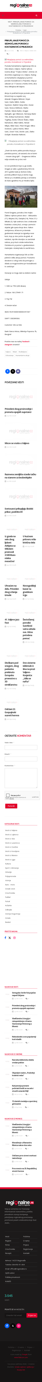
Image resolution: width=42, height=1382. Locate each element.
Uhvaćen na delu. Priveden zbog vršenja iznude (12, 590)
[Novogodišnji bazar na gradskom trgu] (30, 579)
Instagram (8, 344)
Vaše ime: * (9, 742)
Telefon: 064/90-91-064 (15, 1264)
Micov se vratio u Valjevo (17, 443)
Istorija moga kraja (12, 914)
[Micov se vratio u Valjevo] (21, 431)
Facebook (25, 341)
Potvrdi (11, 806)
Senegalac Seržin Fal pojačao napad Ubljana (24, 994)
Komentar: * (10, 766)
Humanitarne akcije (22, 355)
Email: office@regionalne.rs (16, 1269)
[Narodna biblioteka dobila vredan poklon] (7, 1061)
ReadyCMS (21, 1370)
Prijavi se (32, 1315)
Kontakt (26, 1253)
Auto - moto (10, 884)
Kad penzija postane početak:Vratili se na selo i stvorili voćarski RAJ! (22, 1088)
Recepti (8, 1253)
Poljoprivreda (10, 876)
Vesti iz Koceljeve (12, 851)
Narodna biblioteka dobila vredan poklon (23, 1061)
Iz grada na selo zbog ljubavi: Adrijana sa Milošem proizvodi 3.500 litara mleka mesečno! (10, 549)
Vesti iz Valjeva (24, 50)
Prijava (26, 1245)
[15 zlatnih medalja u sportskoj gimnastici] (7, 1103)
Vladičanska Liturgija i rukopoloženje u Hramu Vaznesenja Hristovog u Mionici (22, 1022)
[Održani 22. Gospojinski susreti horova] (12, 702)
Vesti (24, 30)
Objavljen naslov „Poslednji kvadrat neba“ (23, 1074)
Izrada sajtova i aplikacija (24, 1367)
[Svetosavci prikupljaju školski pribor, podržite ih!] (21, 496)
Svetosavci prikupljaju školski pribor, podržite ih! (19, 510)
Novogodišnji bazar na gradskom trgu (29, 590)
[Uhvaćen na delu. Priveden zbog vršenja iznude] (12, 579)
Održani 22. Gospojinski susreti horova (12, 712)
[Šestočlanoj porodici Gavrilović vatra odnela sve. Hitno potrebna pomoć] (30, 613)
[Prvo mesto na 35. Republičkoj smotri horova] (7, 1170)
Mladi (15, 352)
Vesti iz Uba (10, 838)
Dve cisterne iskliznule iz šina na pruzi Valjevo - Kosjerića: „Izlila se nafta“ (29, 672)
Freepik (24, 1354)
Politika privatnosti (12, 1277)
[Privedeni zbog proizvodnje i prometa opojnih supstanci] (21, 397)
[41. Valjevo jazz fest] (12, 613)
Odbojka (8, 909)
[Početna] (21, 5)
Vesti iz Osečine (11, 847)
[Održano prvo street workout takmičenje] (7, 1157)
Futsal (7, 901)
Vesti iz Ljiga (10, 859)
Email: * (8, 754)
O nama (26, 1241)
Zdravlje (8, 872)
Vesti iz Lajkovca (11, 834)
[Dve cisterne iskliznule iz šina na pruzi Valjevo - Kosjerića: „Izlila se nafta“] (30, 656)
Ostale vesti (32, 50)
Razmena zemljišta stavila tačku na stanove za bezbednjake (20, 476)
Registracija (28, 1249)
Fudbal (7, 897)
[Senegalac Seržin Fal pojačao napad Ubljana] (7, 994)
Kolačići (8, 1281)
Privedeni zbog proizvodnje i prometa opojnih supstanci (18, 410)
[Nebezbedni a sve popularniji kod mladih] (7, 1038)
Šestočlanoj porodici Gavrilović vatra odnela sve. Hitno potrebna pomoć (29, 629)
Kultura (8, 863)
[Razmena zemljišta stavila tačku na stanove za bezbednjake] (21, 462)
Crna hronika (10, 893)
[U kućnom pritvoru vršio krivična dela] (30, 529)
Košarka (8, 905)
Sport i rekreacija (12, 868)
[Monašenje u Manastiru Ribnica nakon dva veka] (7, 1144)
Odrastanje (9, 355)
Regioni (8, 1241)
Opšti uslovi (9, 1273)
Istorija (8, 880)
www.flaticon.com (21, 1357)
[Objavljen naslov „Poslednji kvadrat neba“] (7, 1074)
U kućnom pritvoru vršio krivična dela (29, 539)
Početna (18, 30)
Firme (7, 1245)
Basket (8, 922)
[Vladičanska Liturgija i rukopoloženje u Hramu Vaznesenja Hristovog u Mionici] (7, 1020)
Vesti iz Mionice (11, 855)
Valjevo (8, 352)
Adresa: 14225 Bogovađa (15, 1260)
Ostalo (7, 918)
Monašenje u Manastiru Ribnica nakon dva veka (22, 1144)
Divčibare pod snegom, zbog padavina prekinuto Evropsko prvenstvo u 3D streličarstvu (12, 673)
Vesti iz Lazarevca (12, 843)
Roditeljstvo (23, 352)
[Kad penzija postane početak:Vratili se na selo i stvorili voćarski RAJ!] (7, 1087)
